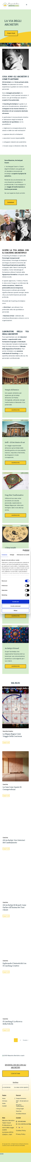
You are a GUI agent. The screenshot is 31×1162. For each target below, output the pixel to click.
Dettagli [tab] (12, 554)
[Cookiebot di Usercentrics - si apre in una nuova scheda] (22, 551)
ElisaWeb (23, 1145)
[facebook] (16, 1127)
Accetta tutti (15, 601)
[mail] (22, 1127)
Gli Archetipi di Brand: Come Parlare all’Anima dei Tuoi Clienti (14, 907)
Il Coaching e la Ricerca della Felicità (12, 1022)
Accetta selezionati (15, 606)
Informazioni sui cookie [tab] (23, 554)
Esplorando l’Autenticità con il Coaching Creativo (14, 964)
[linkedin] (19, 1127)
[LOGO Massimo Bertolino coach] (11, 2)
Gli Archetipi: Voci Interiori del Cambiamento (14, 841)
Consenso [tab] (4, 554)
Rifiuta (15, 610)
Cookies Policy (21, 1130)
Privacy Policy (20, 1134)
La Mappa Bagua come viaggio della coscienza (12, 735)
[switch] (27, 585)
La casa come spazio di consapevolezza (12, 788)
